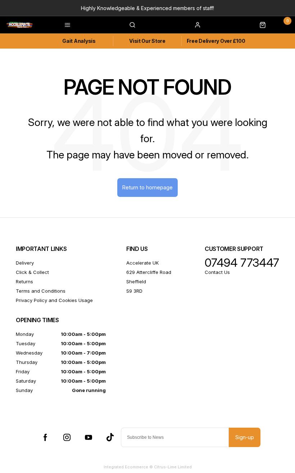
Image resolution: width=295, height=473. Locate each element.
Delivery (25, 263)
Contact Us (217, 272)
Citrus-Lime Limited (173, 466)
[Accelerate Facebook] (45, 437)
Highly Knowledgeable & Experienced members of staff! (147, 8)
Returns (24, 281)
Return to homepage (147, 187)
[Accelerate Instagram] (67, 437)
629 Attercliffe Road (148, 272)
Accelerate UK (142, 263)
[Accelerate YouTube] (88, 437)
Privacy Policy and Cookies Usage (54, 300)
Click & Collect (32, 272)
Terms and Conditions (40, 291)
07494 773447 (242, 262)
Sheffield (136, 281)
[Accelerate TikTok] (110, 437)
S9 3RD (134, 291)
